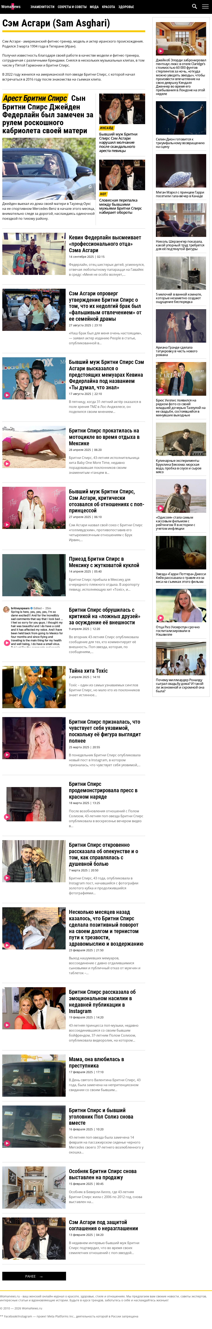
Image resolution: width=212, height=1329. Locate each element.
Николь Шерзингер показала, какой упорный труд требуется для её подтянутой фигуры (180, 245)
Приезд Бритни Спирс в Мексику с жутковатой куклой (104, 562)
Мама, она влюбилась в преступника (96, 1062)
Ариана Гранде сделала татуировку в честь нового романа (176, 351)
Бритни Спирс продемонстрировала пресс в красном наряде (103, 790)
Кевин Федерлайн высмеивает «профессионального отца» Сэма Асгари (105, 243)
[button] (197, 7)
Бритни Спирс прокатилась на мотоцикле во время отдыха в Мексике (104, 437)
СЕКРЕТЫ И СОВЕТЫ (72, 7)
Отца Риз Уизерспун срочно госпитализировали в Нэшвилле (178, 631)
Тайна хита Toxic (88, 670)
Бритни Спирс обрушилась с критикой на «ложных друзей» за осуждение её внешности (104, 616)
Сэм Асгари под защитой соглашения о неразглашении (103, 1225)
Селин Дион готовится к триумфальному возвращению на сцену (180, 143)
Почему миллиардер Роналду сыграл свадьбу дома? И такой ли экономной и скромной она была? (180, 685)
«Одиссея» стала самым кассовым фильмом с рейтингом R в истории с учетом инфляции (175, 523)
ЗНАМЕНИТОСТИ (42, 7)
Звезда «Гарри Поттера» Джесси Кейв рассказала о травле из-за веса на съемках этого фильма (181, 578)
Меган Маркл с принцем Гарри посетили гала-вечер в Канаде (180, 194)
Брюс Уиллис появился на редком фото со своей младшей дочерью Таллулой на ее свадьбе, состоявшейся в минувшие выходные (180, 407)
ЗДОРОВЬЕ (126, 7)
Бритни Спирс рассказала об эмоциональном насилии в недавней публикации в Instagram (102, 1001)
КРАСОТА (108, 7)
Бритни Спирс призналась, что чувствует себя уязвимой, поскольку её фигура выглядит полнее (105, 731)
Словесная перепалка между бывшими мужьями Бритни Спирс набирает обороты (120, 206)
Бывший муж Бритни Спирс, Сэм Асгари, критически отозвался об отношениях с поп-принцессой (106, 501)
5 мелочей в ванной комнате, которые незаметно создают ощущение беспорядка (179, 298)
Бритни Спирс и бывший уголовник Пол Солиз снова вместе (101, 1116)
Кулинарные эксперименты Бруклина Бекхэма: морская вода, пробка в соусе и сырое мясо (178, 466)
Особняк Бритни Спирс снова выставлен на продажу (103, 1174)
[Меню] (205, 6)
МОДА (94, 7)
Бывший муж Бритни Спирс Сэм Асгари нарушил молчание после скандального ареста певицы (118, 142)
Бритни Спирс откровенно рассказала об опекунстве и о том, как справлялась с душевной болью (103, 854)
